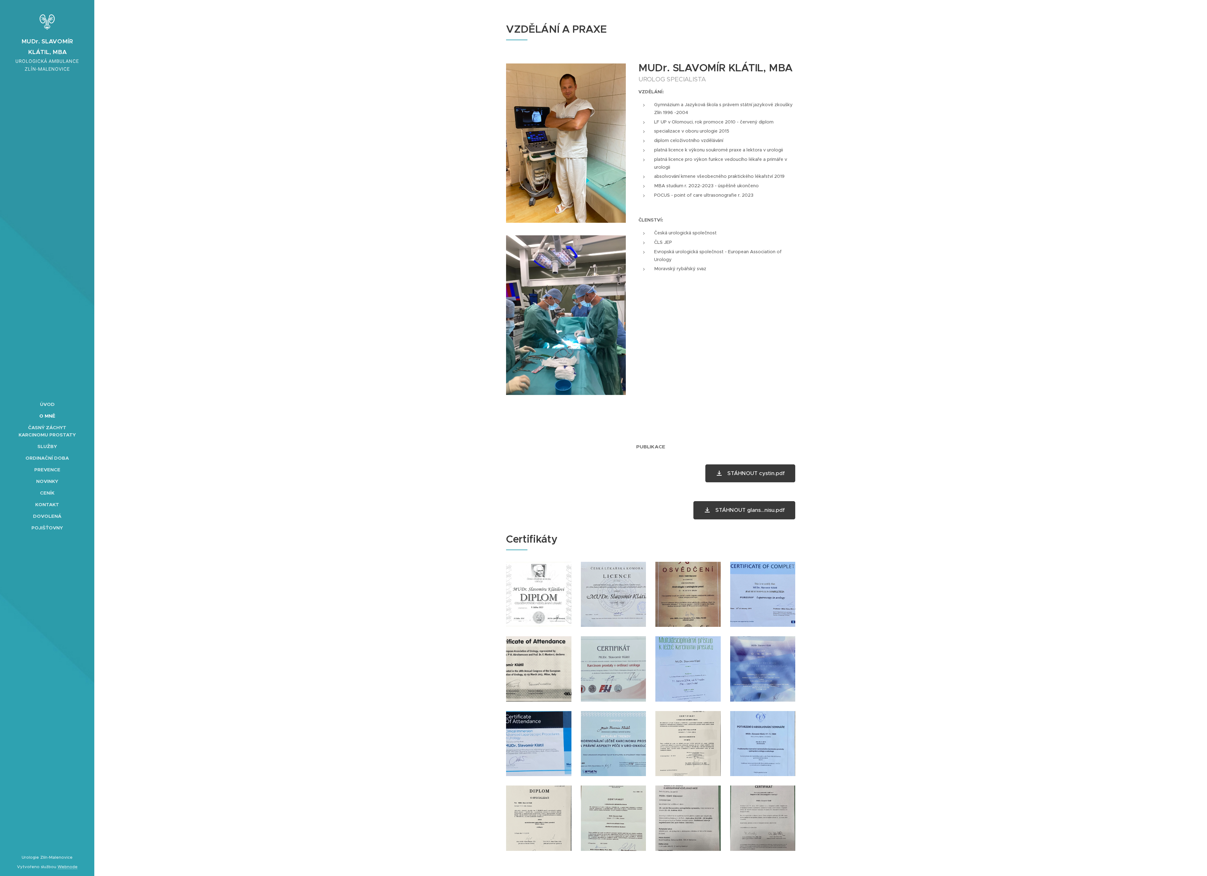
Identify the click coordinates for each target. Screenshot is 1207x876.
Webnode (68, 866)
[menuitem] (47, 404)
